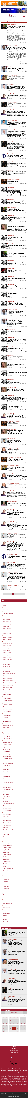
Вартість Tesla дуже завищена (14, 270)
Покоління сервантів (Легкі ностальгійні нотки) (16, 201)
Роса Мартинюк (7, 836)
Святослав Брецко (7, 845)
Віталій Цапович (12, 45)
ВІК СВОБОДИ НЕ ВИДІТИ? (16, 503)
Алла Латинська (11, 429)
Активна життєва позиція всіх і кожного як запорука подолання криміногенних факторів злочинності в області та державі (16, 134)
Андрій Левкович (12, 120)
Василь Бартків (6, 650)
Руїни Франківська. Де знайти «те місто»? (15, 459)
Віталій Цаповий (12, 319)
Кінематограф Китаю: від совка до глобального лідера (16, 218)
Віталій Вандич (6, 666)
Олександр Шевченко (8, 803)
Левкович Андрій (7, 734)
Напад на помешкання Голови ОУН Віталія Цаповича (15, 312)
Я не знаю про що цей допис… (14, 237)
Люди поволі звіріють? (15, 357)
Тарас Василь (6, 891)
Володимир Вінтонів (8, 685)
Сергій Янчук (6, 857)
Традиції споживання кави (16, 104)
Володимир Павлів (7, 678)
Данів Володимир (7, 704)
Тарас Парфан (6, 888)
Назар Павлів (6, 769)
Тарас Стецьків (6, 884)
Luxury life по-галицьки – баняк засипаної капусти (16, 349)
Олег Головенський (8, 792)
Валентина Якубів (7, 643)
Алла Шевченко (6, 619)
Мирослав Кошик (7, 756)
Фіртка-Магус (6, 897)
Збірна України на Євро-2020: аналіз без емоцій (14, 441)
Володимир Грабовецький (9, 682)
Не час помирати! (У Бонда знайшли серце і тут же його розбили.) (17, 340)
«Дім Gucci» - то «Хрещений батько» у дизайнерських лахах (16, 173)
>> (23, 594)
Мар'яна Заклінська (7, 742)
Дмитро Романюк (7, 711)
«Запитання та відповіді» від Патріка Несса (16, 26)
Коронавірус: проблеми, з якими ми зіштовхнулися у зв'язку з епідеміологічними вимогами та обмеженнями (17, 228)
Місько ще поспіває (14, 331)
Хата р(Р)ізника (12, 181)
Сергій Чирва (6, 852)
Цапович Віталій (7, 907)
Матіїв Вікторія (6, 749)
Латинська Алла (11, 225)
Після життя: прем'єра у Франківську (15, 467)
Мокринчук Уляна (7, 765)
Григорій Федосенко (8, 700)
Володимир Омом (7, 689)
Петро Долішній (7, 814)
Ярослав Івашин (7, 921)
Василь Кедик (6, 648)
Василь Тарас (11, 268)
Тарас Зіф (5, 881)
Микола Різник (6, 751)
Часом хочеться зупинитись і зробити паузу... (17, 164)
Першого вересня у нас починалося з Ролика (15, 407)
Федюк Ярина (6, 894)
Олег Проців (10, 94)
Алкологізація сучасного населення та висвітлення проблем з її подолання (16, 87)
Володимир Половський (14, 457)
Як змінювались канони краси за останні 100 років (16, 389)
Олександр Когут (7, 801)
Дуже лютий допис (14, 286)
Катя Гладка (6, 727)
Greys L (5, 605)
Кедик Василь (11, 562)
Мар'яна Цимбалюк (7, 744)
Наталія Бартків (7, 778)
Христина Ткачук (7, 901)
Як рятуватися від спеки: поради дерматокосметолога (15, 432)
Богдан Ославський (8, 637)
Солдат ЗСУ (6, 866)
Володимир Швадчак (8, 676)
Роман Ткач (5, 827)
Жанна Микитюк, (7, 721)
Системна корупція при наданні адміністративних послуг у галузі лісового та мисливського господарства (17, 113)
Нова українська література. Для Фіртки (15, 209)
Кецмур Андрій (6, 730)
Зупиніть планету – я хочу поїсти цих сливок (16, 381)
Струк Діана (6, 873)
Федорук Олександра (13, 448)
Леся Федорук (6, 736)
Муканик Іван (11, 438)
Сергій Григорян (7, 861)
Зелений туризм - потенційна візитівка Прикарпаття (14, 451)
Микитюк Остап (11, 24)
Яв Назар (5, 919)
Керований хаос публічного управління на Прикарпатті (16, 96)
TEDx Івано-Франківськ (8, 613)
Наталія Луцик (6, 776)
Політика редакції (14, 1050)
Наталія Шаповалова (8, 774)
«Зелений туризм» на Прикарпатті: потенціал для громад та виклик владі (17, 477)
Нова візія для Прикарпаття (17, 485)
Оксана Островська (8, 785)
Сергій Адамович (7, 854)
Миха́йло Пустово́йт (8, 763)
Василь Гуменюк (7, 652)
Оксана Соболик (7, 787)
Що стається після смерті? (16, 278)
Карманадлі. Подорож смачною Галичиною (15, 156)
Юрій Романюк (6, 911)
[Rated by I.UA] (14, 1058)
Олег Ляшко (6, 794)
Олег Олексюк (6, 796)
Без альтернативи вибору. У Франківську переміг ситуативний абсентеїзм (17, 566)
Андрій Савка (6, 626)
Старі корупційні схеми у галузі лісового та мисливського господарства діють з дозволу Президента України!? (17, 525)
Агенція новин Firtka (8, 617)
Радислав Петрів (7, 820)
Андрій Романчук (7, 624)
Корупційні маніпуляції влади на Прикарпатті (15, 415)
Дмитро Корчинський (8, 706)
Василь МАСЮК (6, 662)
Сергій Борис (6, 859)
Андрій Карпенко (12, 75)
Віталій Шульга (6, 669)
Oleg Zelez (5, 609)
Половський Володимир (14, 179)
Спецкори (14, 1054)
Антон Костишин (7, 633)
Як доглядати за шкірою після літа (15, 365)
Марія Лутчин (6, 747)
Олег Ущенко (6, 799)
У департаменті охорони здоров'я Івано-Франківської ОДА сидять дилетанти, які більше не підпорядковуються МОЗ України (16, 577)
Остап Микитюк (11, 252)
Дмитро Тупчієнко (7, 709)
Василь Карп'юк (7, 645)
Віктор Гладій (6, 664)
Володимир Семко (12, 554)
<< (4, 594)
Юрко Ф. (5, 915)
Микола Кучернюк (7, 754)
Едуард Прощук (7, 715)
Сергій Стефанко (7, 847)
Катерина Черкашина (8, 725)
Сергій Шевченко (12, 501)
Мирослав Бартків (7, 758)
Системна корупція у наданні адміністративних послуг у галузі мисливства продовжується (16, 494)
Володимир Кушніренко (9, 673)
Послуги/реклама (14, 1052)
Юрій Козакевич (7, 913)
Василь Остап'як (7, 657)
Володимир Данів (12, 84)
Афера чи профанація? (15, 587)
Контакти (14, 1048)
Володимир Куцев (7, 687)
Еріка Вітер (5, 717)
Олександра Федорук (13, 483)
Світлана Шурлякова (8, 843)
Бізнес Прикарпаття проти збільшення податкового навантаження (16, 123)
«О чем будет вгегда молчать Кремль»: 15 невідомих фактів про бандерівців (14, 322)
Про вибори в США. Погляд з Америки (16, 556)
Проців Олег (6, 816)
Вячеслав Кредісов (7, 694)
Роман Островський (8, 829)
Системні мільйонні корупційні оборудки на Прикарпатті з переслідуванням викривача (15, 513)
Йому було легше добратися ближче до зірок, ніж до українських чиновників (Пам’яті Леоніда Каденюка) (17, 191)
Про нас (14, 1046)
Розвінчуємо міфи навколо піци (16, 246)
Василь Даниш (6, 655)
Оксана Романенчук (8, 782)
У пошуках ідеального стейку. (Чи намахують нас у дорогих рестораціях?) (17, 398)
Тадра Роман (6, 877)
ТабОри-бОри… (12, 423)
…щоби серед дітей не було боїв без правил (17, 373)
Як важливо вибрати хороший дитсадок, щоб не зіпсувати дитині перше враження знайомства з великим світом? (16, 146)
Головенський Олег (8, 698)
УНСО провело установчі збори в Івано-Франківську (16, 69)
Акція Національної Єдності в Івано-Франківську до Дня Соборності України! (17, 48)
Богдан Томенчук (7, 639)
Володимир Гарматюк (8, 680)
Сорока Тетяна (6, 870)
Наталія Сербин (7, 771)
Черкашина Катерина (13, 465)
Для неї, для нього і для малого (15, 254)
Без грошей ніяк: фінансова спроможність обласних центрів (16, 78)
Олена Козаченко (7, 808)
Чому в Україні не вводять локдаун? (16, 535)
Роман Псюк (6, 834)
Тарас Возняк (6, 879)
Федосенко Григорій (13, 533)
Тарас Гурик (6, 886)
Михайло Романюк (7, 761)
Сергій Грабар (6, 850)
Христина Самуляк (7, 903)
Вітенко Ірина (6, 671)
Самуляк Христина (12, 102)
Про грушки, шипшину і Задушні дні (15, 262)
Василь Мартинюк (7, 659)
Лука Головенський (8, 738)
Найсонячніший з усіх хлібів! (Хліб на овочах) (15, 303)
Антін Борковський (7, 631)
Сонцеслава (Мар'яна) (8, 868)
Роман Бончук (6, 832)
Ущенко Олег (11, 153)
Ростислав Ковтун (7, 839)
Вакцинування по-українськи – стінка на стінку (15, 295)
